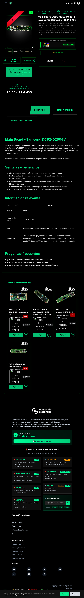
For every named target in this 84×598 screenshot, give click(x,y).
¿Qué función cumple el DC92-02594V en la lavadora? (30, 259)
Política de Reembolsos (18, 555)
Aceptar (64, 594)
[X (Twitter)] (29, 574)
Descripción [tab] (40, 110)
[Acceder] (78, 3)
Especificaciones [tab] (65, 110)
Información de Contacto (20, 530)
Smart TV (54, 507)
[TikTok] (14, 574)
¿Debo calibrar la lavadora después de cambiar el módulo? (32, 265)
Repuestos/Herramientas (61, 13)
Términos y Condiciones (19, 548)
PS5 (61, 507)
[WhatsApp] (14, 569)
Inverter (67, 507)
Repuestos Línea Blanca (58, 11)
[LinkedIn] (44, 574)
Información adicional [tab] (22, 121)
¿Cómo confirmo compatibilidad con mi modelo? (28, 262)
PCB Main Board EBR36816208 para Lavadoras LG (18, 312)
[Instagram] (44, 569)
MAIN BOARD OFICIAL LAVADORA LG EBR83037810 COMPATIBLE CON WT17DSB (42, 312)
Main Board (42, 11)
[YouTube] (60, 569)
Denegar (75, 594)
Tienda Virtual (16, 526)
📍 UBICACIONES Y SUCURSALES (42, 449)
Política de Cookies (17, 551)
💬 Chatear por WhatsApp (42, 441)
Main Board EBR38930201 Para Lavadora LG (17, 365)
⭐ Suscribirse (58, 52)
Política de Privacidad (18, 544)
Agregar (16, 335)
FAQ (13, 534)
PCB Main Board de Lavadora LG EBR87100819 (64, 311)
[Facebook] (29, 569)
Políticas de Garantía (18, 558)
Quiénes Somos (17, 522)
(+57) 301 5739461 (27, 436)
